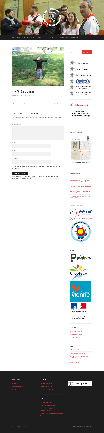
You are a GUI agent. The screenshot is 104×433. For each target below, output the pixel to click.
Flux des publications (17, 386)
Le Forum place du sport (76, 350)
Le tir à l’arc (16, 37)
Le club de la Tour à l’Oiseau (32, 37)
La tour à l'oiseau (22, 426)
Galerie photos (63, 37)
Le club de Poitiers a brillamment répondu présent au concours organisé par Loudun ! (81, 186)
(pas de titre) (73, 177)
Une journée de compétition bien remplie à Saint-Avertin (80, 196)
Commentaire (16, 124)
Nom (14, 142)
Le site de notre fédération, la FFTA (79, 353)
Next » (59, 104)
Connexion (15, 383)
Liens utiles (74, 37)
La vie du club (50, 37)
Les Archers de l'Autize (76, 331)
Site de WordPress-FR (18, 393)
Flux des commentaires (18, 390)
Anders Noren (83, 426)
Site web (15, 158)
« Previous (18, 104)
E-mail (14, 150)
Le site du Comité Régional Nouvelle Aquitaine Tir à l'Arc (79, 357)
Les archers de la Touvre (76, 334)
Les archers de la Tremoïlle (76, 337)
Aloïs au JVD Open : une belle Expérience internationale (80, 192)
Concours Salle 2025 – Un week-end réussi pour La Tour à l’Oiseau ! (79, 180)
